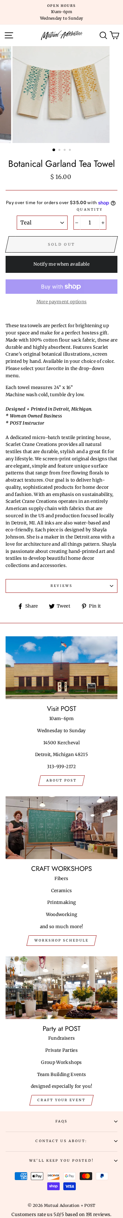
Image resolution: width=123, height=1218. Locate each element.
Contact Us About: (61, 1141)
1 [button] (54, 150)
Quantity (90, 209)
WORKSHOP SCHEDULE (61, 940)
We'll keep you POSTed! (61, 1160)
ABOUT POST (61, 780)
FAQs (61, 1121)
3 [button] (65, 150)
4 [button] (70, 150)
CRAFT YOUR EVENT (61, 1100)
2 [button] (60, 150)
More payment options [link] (61, 302)
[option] (61, 12)
